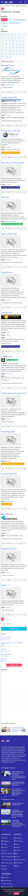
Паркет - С (5, 585)
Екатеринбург (10, 85)
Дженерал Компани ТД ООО (12, 162)
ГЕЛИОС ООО (6, 312)
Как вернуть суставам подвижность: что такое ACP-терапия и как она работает (19, 730)
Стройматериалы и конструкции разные (12, 121)
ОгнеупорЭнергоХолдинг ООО (13, 393)
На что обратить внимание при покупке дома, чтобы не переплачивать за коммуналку (18, 792)
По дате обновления (19, 20)
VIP (10, 20)
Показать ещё (14, 665)
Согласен (16, 893)
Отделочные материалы (8, 421)
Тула (7, 533)
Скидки (4, 26)
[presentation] (4, 730)
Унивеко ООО (7, 356)
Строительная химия (7, 87)
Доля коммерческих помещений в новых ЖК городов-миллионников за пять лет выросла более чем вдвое (18, 775)
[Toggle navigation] (25, 2)
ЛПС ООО (5, 197)
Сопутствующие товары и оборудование (12, 224)
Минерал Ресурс (8, 65)
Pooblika (3, 649)
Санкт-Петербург (14, 23)
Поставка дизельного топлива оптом (18, 803)
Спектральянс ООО (9, 474)
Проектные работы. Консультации (10, 152)
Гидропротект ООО (9, 234)
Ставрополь (9, 501)
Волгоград (9, 373)
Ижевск (8, 147)
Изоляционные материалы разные (10, 187)
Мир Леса (4, 659)
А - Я (3, 34)
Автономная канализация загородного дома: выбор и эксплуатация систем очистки (18, 823)
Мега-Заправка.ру (6, 654)
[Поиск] (20, 2)
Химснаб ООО (7, 514)
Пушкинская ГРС (6, 638)
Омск (7, 572)
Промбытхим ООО (8, 548)
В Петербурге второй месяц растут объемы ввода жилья (18, 783)
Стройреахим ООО (9, 97)
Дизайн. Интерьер (6, 504)
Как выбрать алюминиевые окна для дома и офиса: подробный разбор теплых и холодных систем (17, 813)
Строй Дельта (6, 272)
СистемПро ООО (8, 431)
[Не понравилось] (6, 92)
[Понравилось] (3, 92)
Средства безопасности (7, 575)
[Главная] (1, 6)
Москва (4, 23)
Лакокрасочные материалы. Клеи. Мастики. (13, 464)
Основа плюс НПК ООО (10, 131)
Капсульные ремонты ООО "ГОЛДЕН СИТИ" (11, 643)
